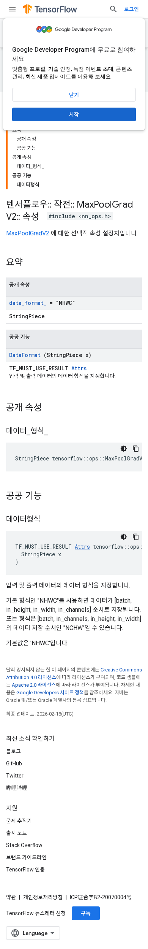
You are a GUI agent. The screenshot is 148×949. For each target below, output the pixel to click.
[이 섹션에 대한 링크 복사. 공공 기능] (51, 496)
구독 (86, 913)
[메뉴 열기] (12, 9)
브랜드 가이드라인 (26, 857)
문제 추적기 (19, 821)
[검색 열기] (113, 9)
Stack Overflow (24, 845)
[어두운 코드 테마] (124, 449)
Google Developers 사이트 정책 (50, 692)
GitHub (14, 763)
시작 (74, 114)
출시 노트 (16, 833)
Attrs (79, 368)
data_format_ (28, 302)
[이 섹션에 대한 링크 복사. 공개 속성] (51, 408)
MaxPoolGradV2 (27, 233)
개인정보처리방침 (43, 897)
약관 (11, 897)
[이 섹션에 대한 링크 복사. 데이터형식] (49, 519)
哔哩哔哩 (16, 788)
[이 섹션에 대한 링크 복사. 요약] (32, 263)
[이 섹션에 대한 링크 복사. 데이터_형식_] (57, 431)
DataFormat (25, 355)
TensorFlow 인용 (25, 869)
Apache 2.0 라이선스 (34, 685)
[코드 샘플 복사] (136, 449)
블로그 (13, 751)
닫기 (74, 95)
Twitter (15, 776)
